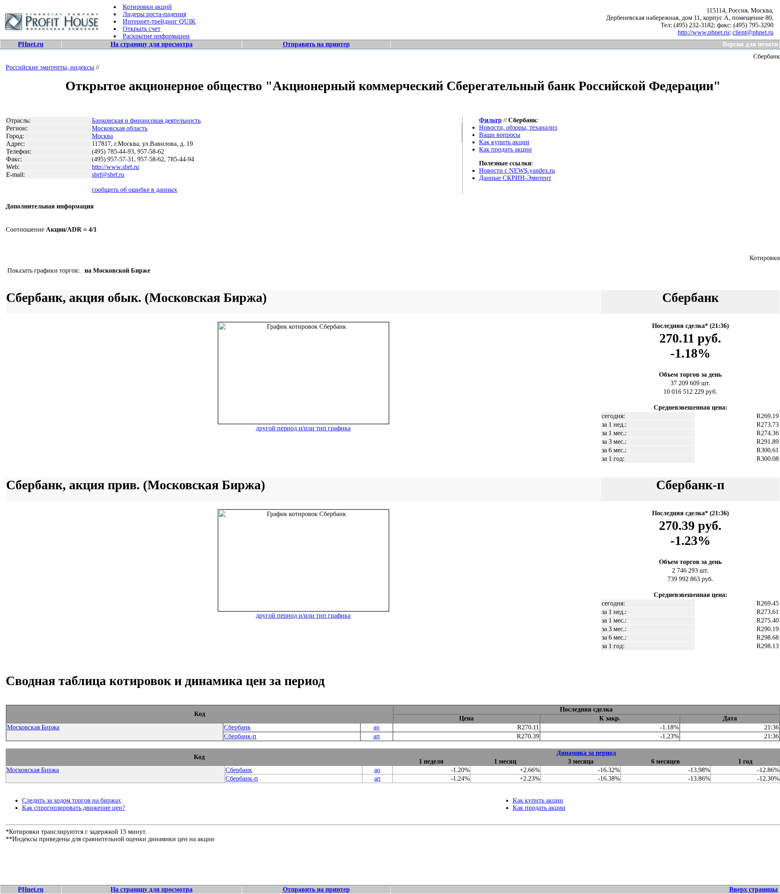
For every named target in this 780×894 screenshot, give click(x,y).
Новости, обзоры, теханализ (518, 127)
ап (376, 736)
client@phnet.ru (753, 32)
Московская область (119, 128)
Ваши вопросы (499, 134)
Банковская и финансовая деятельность (146, 120)
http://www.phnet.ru (703, 32)
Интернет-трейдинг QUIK (159, 21)
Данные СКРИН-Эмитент (515, 177)
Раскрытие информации (156, 36)
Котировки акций (147, 6)
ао (376, 727)
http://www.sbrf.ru (115, 166)
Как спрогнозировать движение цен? (73, 807)
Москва (102, 135)
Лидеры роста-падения (154, 14)
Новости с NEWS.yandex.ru (517, 170)
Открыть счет (141, 28)
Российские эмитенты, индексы (50, 67)
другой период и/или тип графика (303, 428)
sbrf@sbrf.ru (108, 174)
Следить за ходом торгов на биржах (71, 800)
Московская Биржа (33, 727)
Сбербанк (237, 727)
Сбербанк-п (240, 736)
